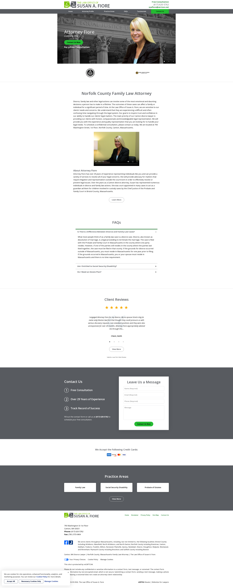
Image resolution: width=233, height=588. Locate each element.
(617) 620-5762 (161, 4)
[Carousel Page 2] (169, 61)
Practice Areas (109, 11)
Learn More (116, 200)
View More (116, 349)
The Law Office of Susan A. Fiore (91, 582)
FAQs (126, 11)
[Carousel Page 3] (173, 61)
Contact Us (160, 11)
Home (70, 11)
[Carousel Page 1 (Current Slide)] (164, 61)
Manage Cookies (106, 559)
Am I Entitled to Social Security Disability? (97, 266)
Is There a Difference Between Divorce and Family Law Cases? (106, 231)
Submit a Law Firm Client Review (116, 357)
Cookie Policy (93, 559)
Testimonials (141, 11)
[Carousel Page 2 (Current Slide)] (114, 342)
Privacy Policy (145, 515)
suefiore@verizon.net (159, 7)
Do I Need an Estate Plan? (89, 272)
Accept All (11, 581)
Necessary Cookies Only (31, 581)
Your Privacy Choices (77, 559)
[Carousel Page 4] (123, 342)
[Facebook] (66, 542)
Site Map (156, 515)
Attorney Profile (88, 11)
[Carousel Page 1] (109, 342)
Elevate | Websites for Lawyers (153, 582)
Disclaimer (134, 515)
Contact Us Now (73, 42)
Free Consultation (160, 2)
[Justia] (71, 542)
